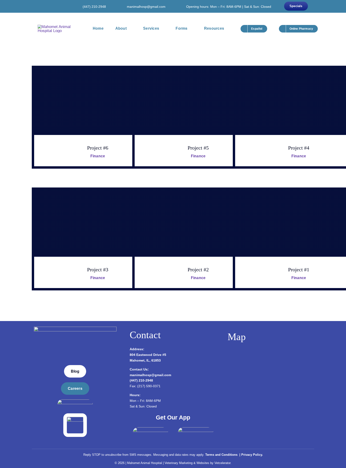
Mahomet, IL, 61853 (145, 360)
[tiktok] (60, 6)
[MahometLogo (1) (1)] (75, 328)
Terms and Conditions (221, 454)
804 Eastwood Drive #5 (148, 355)
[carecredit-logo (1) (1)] (75, 401)
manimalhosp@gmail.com (146, 6)
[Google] (53, 6)
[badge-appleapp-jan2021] (150, 429)
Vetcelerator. (222, 463)
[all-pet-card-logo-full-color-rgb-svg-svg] (75, 419)
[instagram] (46, 6)
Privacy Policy (251, 454)
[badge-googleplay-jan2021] (195, 429)
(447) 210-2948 (94, 6)
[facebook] (39, 6)
